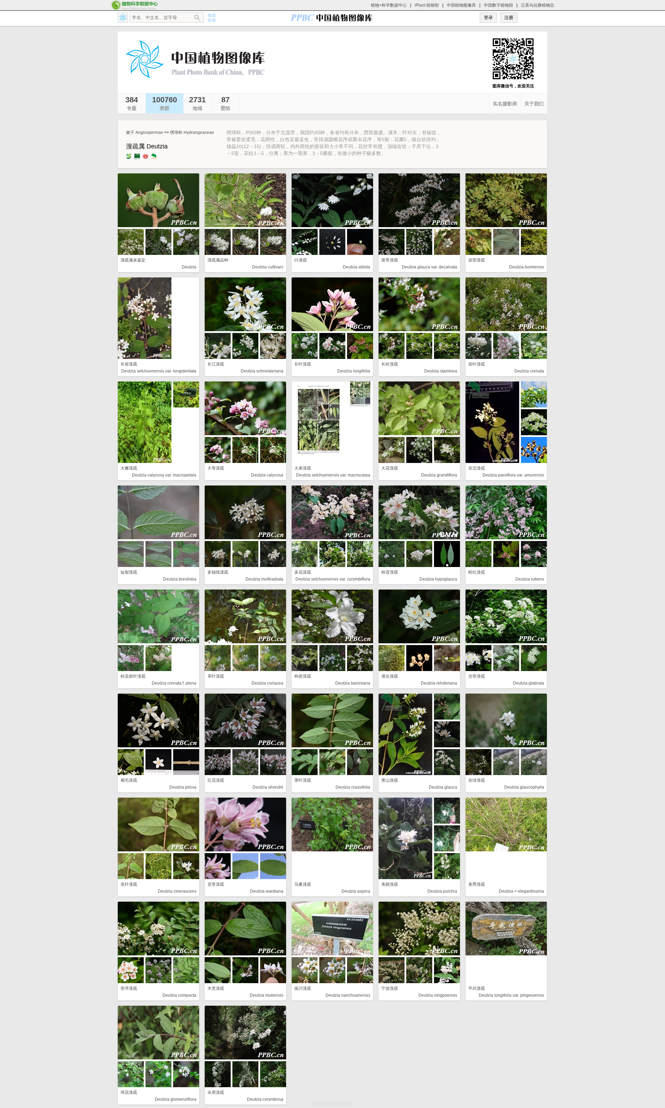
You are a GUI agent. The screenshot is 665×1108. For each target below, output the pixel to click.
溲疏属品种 (217, 260)
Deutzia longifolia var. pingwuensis (511, 995)
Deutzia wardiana (266, 891)
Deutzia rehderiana (439, 683)
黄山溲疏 (389, 780)
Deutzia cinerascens (177, 891)
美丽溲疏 (389, 884)
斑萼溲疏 (389, 260)
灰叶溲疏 (129, 884)
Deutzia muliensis (266, 995)
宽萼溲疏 (215, 884)
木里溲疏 (215, 988)
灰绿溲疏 (476, 780)
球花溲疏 (129, 1092)
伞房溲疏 (215, 1092)
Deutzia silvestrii (267, 787)
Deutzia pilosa (182, 787)
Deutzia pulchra (442, 891)
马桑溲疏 (302, 884)
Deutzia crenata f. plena (174, 683)
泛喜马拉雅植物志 (537, 5)
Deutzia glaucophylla (524, 787)
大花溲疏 (389, 468)
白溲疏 (300, 260)
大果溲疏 (302, 468)
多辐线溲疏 (217, 572)
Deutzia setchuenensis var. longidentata (158, 371)
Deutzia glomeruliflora (175, 1099)
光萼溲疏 (476, 676)
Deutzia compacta (179, 995)
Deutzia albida (356, 267)
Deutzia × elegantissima (521, 891)
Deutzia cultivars (267, 267)
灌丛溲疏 (389, 676)
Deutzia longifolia (353, 371)
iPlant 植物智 (427, 5)
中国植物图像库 (461, 5)
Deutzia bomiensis (526, 267)
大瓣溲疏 (129, 468)
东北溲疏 (476, 468)
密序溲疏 (129, 988)
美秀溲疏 (476, 884)
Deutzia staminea (440, 371)
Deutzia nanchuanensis (348, 995)
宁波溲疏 (389, 988)
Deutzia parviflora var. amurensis (513, 475)
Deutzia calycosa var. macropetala (164, 475)
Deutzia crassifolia (353, 787)
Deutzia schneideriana (262, 371)
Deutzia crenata (529, 371)
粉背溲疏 (389, 572)
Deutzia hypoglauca (438, 579)
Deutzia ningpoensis (437, 995)
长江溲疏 (215, 364)
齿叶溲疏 (476, 364)
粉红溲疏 (476, 572)
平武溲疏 (476, 988)
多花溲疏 (302, 572)
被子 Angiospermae (144, 132)
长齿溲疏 (129, 364)
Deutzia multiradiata (264, 579)
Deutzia (189, 267)
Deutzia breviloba (179, 579)
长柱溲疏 (389, 364)
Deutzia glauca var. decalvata (429, 267)
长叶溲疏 (302, 364)
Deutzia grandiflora (439, 475)
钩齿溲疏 (302, 676)
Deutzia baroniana (352, 683)
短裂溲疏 (129, 572)
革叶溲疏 (215, 676)
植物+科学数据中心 (389, 5)
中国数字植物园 (498, 5)
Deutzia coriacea (267, 683)
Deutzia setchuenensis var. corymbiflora (332, 579)
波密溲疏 (476, 260)
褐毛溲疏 (129, 780)
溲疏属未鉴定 (133, 260)
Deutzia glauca (443, 787)
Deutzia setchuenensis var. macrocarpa (333, 475)
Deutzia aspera (356, 891)
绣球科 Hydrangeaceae (192, 132)
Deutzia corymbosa (265, 1099)
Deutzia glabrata (528, 683)
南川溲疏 (302, 988)
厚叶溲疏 (302, 780)
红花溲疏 (215, 780)
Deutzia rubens (529, 579)
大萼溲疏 (215, 468)
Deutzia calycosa (267, 475)
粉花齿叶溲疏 (133, 676)
